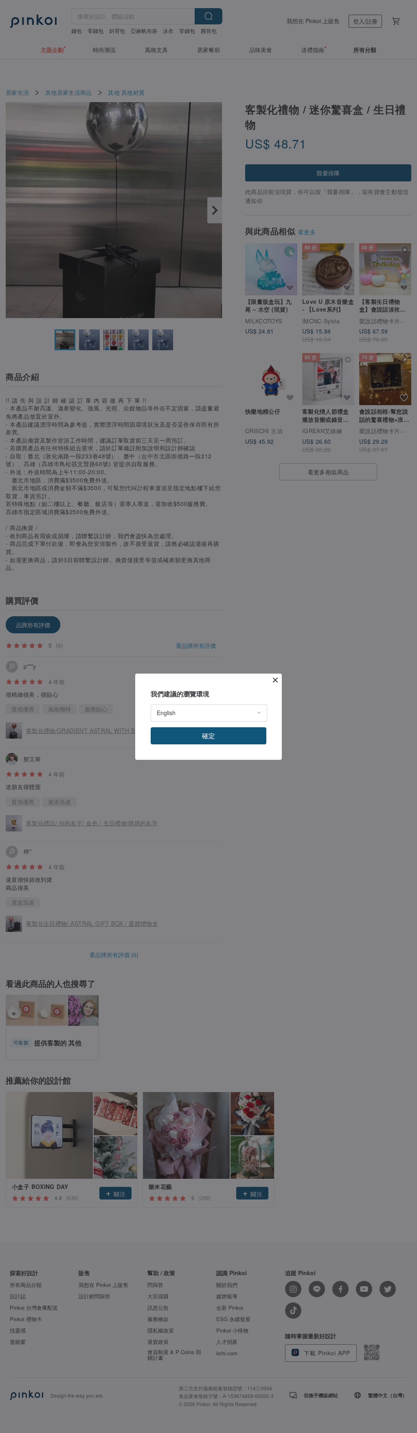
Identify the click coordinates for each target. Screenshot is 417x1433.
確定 (208, 735)
